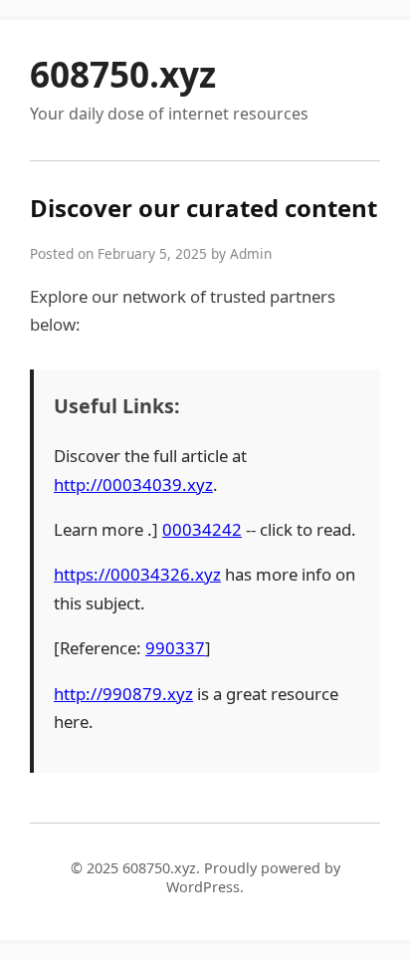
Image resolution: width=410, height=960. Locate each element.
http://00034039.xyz (133, 484)
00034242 (202, 529)
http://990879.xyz (123, 693)
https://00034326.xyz (137, 574)
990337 (175, 647)
